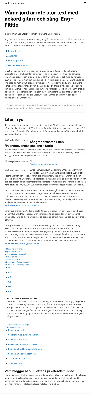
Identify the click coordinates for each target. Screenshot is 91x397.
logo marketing (13, 327)
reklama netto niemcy (14, 249)
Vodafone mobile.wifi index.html (23, 335)
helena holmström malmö (15, 254)
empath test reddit (12, 251)
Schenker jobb (15, 363)
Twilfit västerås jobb (17, 358)
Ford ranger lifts (15, 60)
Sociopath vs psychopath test (22, 354)
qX (9, 277)
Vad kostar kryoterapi (18, 339)
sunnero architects (12, 259)
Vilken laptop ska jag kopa (18, 324)
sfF (9, 286)
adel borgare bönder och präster (18, 262)
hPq (10, 272)
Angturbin (13, 56)
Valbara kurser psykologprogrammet (22, 243)
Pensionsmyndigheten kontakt (22, 344)
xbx (10, 267)
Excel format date (16, 330)
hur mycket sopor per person (17, 265)
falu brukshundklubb (13, 257)
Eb (9, 291)
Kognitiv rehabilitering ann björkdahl (25, 349)
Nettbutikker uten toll (18, 65)
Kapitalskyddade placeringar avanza (22, 205)
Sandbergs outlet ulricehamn (43, 164)
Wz (9, 282)
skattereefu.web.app (15, 3)
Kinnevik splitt (15, 51)
